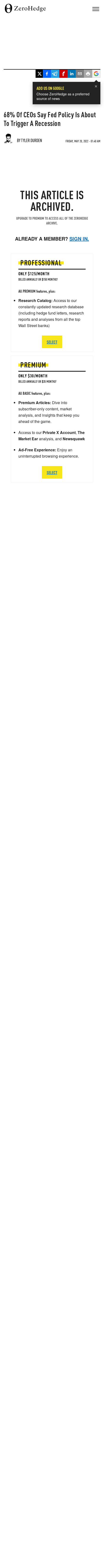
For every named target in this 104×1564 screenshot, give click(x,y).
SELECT (52, 472)
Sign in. (79, 238)
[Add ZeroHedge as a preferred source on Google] (96, 74)
